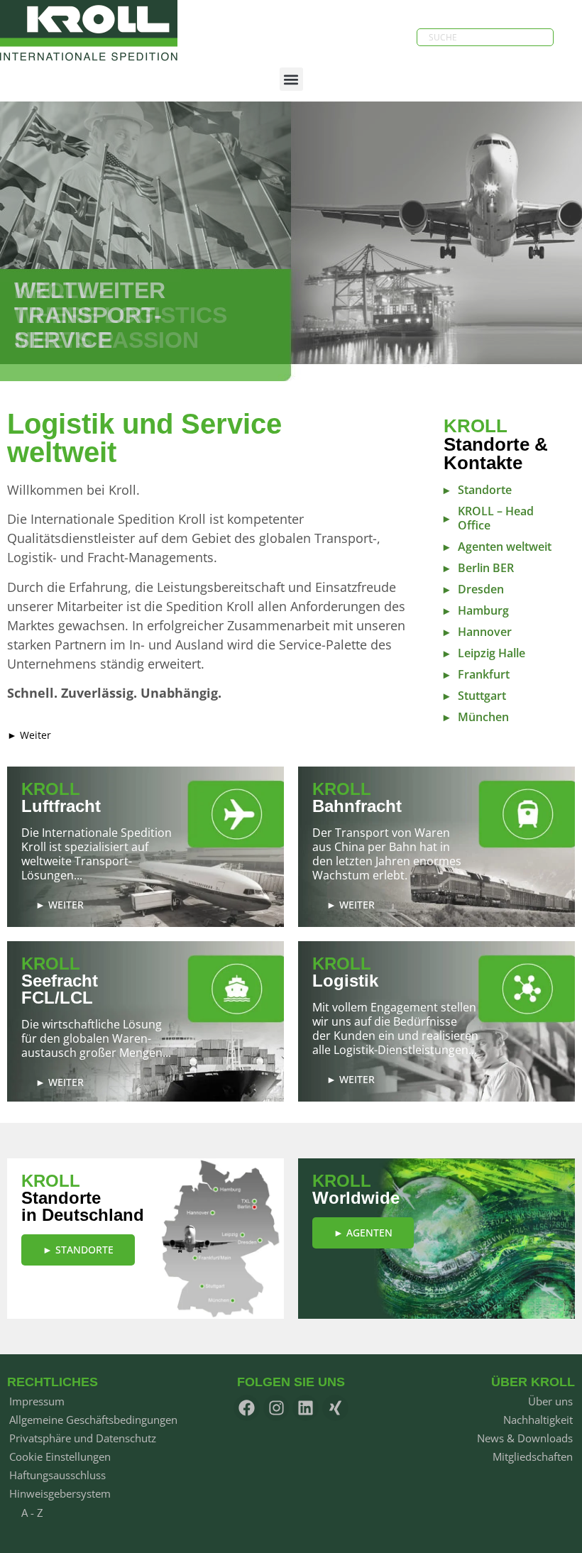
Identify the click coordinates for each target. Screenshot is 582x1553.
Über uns (550, 1401)
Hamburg (483, 610)
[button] (291, 79)
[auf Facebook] (247, 1408)
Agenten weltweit (504, 546)
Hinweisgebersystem (60, 1493)
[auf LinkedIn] (305, 1408)
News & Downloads (525, 1438)
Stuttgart (482, 695)
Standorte (485, 490)
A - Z (32, 1512)
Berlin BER (486, 568)
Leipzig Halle (491, 653)
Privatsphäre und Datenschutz (82, 1438)
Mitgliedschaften (533, 1456)
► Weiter (29, 735)
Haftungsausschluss (57, 1475)
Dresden (481, 589)
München (483, 717)
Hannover (485, 632)
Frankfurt (484, 674)
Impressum (37, 1401)
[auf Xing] (335, 1408)
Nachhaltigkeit (538, 1419)
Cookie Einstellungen (60, 1456)
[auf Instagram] (276, 1408)
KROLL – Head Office (496, 518)
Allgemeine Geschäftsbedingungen (93, 1419)
